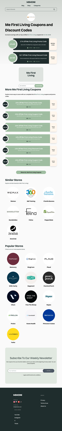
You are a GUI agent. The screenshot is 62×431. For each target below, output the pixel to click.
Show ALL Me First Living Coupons (31, 172)
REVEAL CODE (53, 44)
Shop (29, 5)
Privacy (43, 400)
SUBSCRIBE (39, 86)
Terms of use (44, 403)
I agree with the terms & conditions (32, 375)
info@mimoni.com (17, 406)
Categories (37, 5)
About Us (43, 406)
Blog (23, 5)
